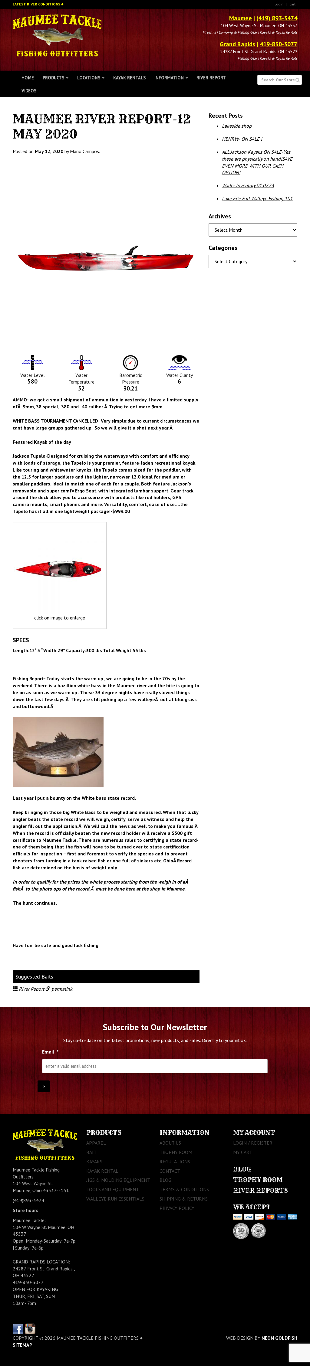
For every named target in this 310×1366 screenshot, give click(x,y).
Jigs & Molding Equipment (118, 1180)
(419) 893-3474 (276, 18)
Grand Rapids (237, 44)
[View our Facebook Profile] (18, 1328)
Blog (165, 1180)
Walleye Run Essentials (115, 1199)
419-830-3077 (278, 44)
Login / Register (252, 1143)
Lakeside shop (237, 126)
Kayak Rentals (129, 77)
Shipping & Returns (184, 1199)
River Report (211, 77)
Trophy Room (176, 1152)
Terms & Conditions (184, 1189)
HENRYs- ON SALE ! (242, 139)
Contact (170, 1171)
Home (27, 77)
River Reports (260, 1190)
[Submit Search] (298, 80)
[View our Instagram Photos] (30, 1328)
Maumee (240, 18)
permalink (61, 989)
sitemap (22, 1345)
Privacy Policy (177, 1208)
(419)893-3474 (28, 1200)
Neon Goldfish (279, 1338)
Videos (28, 90)
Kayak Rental (102, 1171)
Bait (91, 1152)
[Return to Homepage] (57, 35)
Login (279, 4)
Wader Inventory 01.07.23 (248, 185)
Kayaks (94, 1161)
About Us (170, 1143)
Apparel (96, 1143)
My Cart (242, 1152)
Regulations (175, 1161)
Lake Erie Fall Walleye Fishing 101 (257, 198)
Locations (89, 77)
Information (169, 77)
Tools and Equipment (112, 1189)
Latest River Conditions (36, 4)
